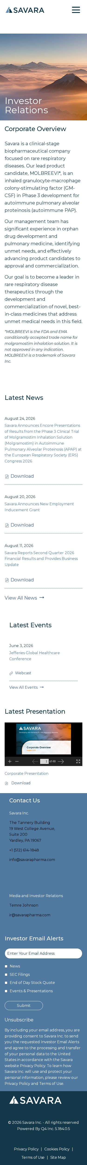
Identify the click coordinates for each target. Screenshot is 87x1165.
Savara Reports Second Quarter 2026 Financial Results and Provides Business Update (41, 559)
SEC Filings (20, 974)
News (15, 966)
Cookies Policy (57, 1149)
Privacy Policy (26, 1149)
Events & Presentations (31, 991)
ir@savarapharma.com (29, 915)
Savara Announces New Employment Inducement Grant (39, 507)
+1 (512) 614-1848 (24, 850)
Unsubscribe (19, 1020)
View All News (21, 598)
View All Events (23, 687)
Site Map (58, 1158)
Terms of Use (33, 1158)
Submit (24, 1005)
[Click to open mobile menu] (76, 10)
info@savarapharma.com (32, 859)
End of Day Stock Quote (32, 982)
